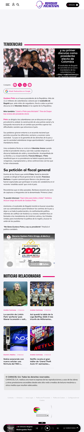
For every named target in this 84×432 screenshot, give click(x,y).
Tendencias (13, 44)
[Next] (58, 428)
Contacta (11, 398)
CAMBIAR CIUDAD (70, 428)
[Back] (37, 428)
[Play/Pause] (47, 428)
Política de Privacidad (43, 398)
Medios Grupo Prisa (42, 415)
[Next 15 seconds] (52, 428)
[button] (7, 4)
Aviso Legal (29, 398)
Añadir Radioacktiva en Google (19, 91)
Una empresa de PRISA (42, 410)
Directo (72, 5)
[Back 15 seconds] (42, 428)
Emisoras (20, 398)
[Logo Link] (49, 4)
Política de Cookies (59, 398)
